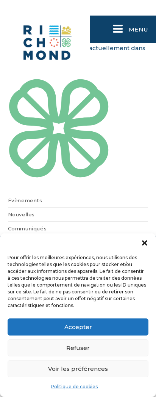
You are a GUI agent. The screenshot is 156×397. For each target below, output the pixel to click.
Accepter (78, 327)
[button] (144, 243)
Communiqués (27, 228)
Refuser (78, 347)
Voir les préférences (78, 368)
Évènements (25, 200)
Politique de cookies (74, 386)
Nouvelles (21, 214)
